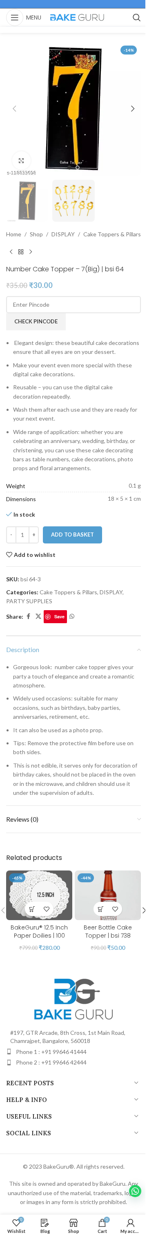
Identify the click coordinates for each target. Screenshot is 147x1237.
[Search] (137, 17)
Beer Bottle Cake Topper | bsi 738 (108, 931)
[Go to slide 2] (78, 168)
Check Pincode (36, 321)
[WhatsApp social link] (72, 616)
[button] (14, 108)
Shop (36, 234)
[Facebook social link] (28, 616)
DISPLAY (63, 234)
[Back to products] (21, 252)
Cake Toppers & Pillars (112, 234)
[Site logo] (77, 16)
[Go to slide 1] (69, 168)
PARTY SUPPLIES (29, 601)
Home (13, 234)
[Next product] (31, 252)
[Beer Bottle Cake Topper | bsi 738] (108, 895)
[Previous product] (11, 252)
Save (59, 616)
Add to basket (72, 534)
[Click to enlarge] (21, 160)
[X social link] (38, 616)
